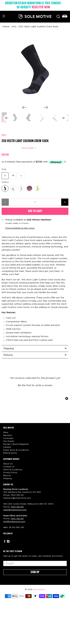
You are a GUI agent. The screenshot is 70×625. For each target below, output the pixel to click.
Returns (7, 475)
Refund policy (10, 453)
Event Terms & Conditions (16, 450)
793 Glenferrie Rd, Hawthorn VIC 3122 (22, 492)
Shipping (7, 478)
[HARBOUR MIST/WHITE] (21, 188)
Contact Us (8, 467)
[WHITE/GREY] (13, 188)
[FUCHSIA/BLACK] (29, 188)
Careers (7, 447)
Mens (5, 432)
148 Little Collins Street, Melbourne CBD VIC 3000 (28, 504)
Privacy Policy (10, 472)
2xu (14, 26)
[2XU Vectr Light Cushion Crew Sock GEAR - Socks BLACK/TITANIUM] (35, 69)
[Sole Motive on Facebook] (4, 542)
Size (4, 169)
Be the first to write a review (35, 385)
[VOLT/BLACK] (37, 188)
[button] (35, 385)
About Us (8, 464)
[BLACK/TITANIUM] (5, 188)
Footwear (8, 438)
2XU (4, 135)
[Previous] (24, 107)
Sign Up (35, 572)
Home (5, 26)
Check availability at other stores (20, 228)
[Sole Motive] (35, 17)
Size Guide (28, 148)
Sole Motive (39, 589)
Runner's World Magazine (16, 444)
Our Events (8, 441)
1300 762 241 (17, 495)
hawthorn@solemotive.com (17, 498)
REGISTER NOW (41, 7)
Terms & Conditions (12, 470)
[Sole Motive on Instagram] (8, 542)
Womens (7, 435)
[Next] (45, 107)
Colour (5, 182)
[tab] (35, 348)
